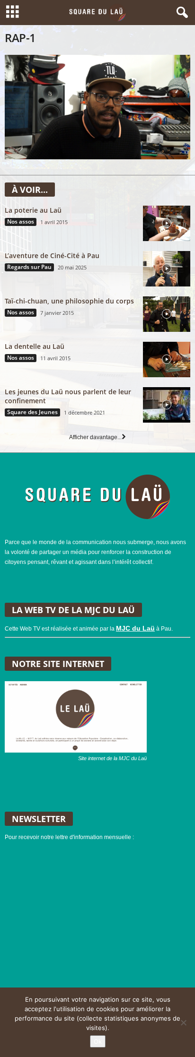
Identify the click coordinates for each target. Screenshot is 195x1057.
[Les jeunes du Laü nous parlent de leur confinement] (166, 405)
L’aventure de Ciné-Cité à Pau (52, 255)
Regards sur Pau (29, 267)
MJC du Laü (135, 628)
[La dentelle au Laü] (166, 359)
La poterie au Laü (33, 210)
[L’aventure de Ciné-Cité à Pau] (166, 268)
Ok (98, 1041)
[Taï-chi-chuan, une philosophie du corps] (166, 314)
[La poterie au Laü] (166, 223)
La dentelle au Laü (34, 346)
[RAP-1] (97, 107)
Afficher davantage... (95, 437)
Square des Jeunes (32, 412)
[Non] (183, 1022)
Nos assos (20, 221)
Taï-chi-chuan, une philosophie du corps (69, 300)
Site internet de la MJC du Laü (112, 758)
